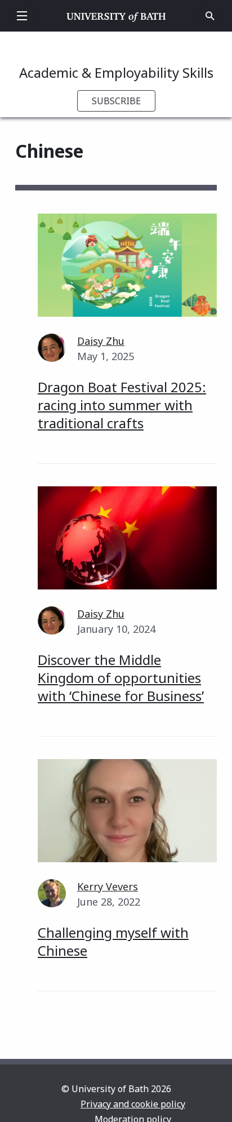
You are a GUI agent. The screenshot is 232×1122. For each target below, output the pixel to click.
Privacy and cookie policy (133, 1104)
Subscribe (116, 101)
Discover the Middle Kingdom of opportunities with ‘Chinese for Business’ (121, 677)
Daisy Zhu (100, 341)
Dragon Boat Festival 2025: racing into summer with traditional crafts (122, 405)
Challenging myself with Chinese (113, 941)
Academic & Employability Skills (116, 72)
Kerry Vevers (107, 886)
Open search (210, 16)
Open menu (22, 16)
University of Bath (116, 16)
